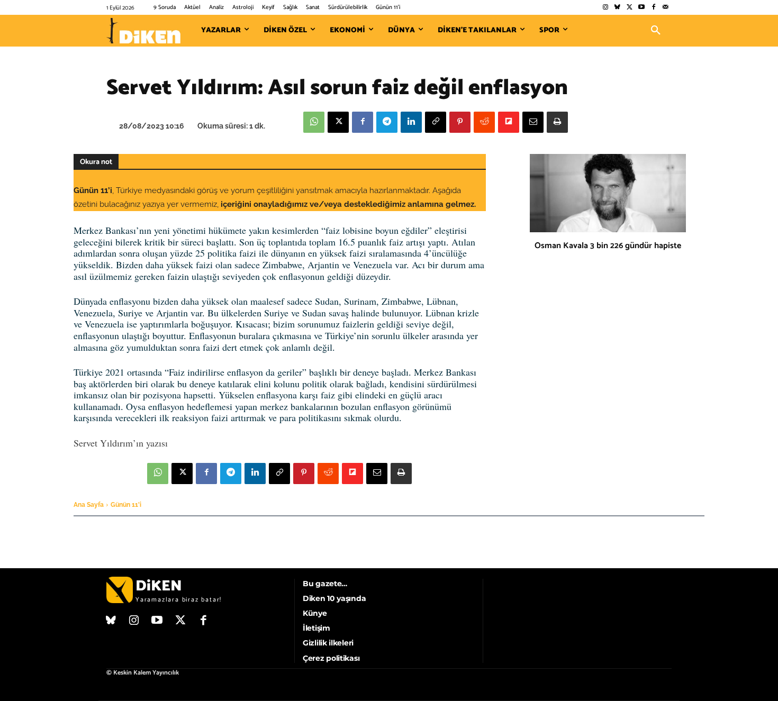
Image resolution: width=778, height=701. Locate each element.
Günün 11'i (126, 504)
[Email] (533, 122)
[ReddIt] (484, 122)
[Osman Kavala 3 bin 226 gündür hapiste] (608, 193)
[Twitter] (629, 8)
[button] (656, 31)
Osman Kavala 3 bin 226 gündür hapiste (608, 246)
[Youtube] (642, 8)
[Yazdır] (557, 122)
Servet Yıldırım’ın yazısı (121, 442)
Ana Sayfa (89, 504)
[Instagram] (605, 8)
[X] (338, 122)
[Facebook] (653, 8)
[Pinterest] (460, 122)
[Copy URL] (435, 122)
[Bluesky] (617, 8)
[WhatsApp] (313, 122)
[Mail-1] (665, 8)
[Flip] (508, 122)
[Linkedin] (411, 122)
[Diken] (143, 30)
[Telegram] (386, 122)
